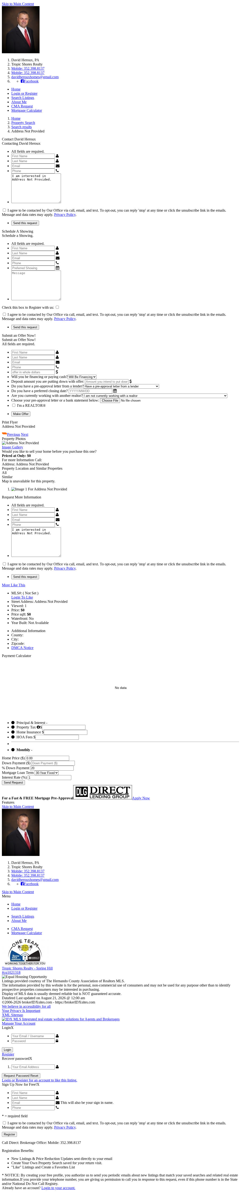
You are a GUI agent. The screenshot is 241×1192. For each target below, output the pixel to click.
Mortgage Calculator (26, 110)
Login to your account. (58, 1188)
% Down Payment (15, 768)
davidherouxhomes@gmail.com (35, 77)
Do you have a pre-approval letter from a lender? (47, 386)
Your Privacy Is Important (21, 1011)
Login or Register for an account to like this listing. (39, 1080)
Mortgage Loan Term (18, 773)
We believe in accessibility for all (26, 1006)
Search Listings (22, 98)
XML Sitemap (12, 1015)
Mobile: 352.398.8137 (27, 68)
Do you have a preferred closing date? (39, 391)
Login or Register (24, 93)
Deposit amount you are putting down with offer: (47, 381)
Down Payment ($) (16, 763)
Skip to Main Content (18, 4)
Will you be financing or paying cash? (39, 377)
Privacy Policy (65, 215)
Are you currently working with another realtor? (47, 396)
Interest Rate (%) (14, 777)
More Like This (13, 585)
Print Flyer (10, 422)
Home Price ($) (13, 758)
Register (8, 1054)
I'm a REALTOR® (31, 405)
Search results (21, 127)
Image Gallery (12, 447)
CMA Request (22, 106)
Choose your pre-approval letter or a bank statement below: (55, 400)
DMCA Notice (22, 648)
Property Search (23, 123)
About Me (19, 102)
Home (15, 89)
